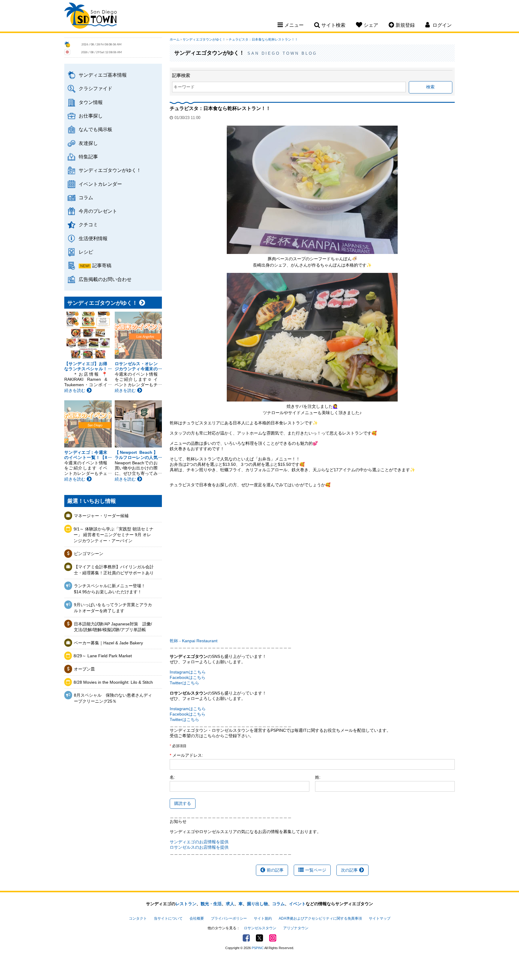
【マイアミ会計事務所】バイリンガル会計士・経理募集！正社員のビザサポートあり (114, 569)
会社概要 (197, 918)
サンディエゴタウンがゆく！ (110, 170)
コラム (86, 197)
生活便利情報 (93, 238)
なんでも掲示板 (95, 129)
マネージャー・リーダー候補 (101, 515)
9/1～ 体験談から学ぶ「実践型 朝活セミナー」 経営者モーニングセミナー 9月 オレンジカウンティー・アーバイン (113, 535)
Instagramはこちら (188, 672)
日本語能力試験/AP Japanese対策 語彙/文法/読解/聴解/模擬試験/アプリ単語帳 (113, 627)
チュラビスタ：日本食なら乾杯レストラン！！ (263, 39)
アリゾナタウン (295, 928)
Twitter (259, 938)
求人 (230, 903)
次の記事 (349, 870)
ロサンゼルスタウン (260, 928)
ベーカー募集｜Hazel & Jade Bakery (108, 642)
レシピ (86, 252)
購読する (182, 803)
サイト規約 (263, 918)
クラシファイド (95, 88)
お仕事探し (91, 115)
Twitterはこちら (184, 682)
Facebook (246, 938)
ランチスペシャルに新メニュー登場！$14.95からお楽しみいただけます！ (109, 588)
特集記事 (88, 156)
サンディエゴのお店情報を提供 (199, 841)
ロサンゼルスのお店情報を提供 (199, 847)
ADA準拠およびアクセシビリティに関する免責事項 (320, 918)
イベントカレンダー (100, 184)
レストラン (185, 903)
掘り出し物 (257, 903)
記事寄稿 (101, 265)
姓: (317, 777)
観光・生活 (211, 903)
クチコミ (88, 224)
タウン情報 (91, 102)
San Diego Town (90, 17)
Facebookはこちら (187, 677)
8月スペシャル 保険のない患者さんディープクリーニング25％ (113, 698)
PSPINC (258, 948)
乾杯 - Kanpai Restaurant (193, 640)
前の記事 (275, 870)
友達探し (88, 143)
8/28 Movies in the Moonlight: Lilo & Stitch (113, 682)
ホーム (175, 39)
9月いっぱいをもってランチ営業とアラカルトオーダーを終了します (113, 607)
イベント (297, 903)
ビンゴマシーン (91, 553)
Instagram (272, 938)
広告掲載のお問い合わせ (105, 279)
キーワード (184, 86)
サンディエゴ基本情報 (103, 75)
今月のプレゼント (98, 211)
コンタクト (138, 918)
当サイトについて (168, 918)
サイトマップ (379, 918)
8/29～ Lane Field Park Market (103, 655)
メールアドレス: (187, 755)
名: (172, 777)
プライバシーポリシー (229, 918)
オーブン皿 (84, 669)
